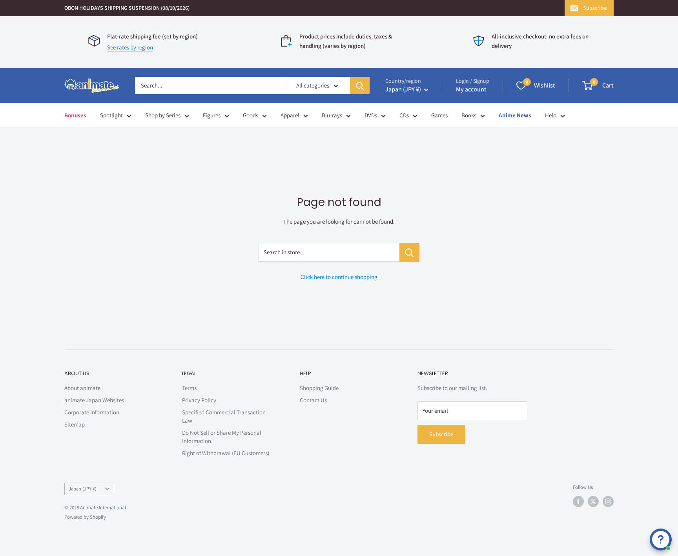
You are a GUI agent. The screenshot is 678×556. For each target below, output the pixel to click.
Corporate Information (91, 412)
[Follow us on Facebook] (578, 501)
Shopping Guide (319, 388)
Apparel (290, 115)
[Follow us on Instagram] (608, 501)
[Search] (360, 85)
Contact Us (313, 400)
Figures (212, 115)
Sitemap (74, 424)
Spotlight (111, 115)
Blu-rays (332, 115)
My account (471, 89)
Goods (250, 115)
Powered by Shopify (85, 517)
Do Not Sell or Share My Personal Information (221, 437)
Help (550, 115)
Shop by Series (162, 115)
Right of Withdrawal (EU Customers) (225, 453)
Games (439, 115)
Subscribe (595, 7)
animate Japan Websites (94, 400)
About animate (82, 388)
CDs (404, 115)
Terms (189, 388)
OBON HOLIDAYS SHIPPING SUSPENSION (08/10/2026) (127, 7)
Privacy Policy (199, 400)
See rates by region (130, 47)
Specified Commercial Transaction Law (224, 416)
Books (468, 115)
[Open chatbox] (661, 540)
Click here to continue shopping (339, 277)
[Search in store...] (409, 252)
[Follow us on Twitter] (593, 501)
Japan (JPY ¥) (83, 488)
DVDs (371, 115)
